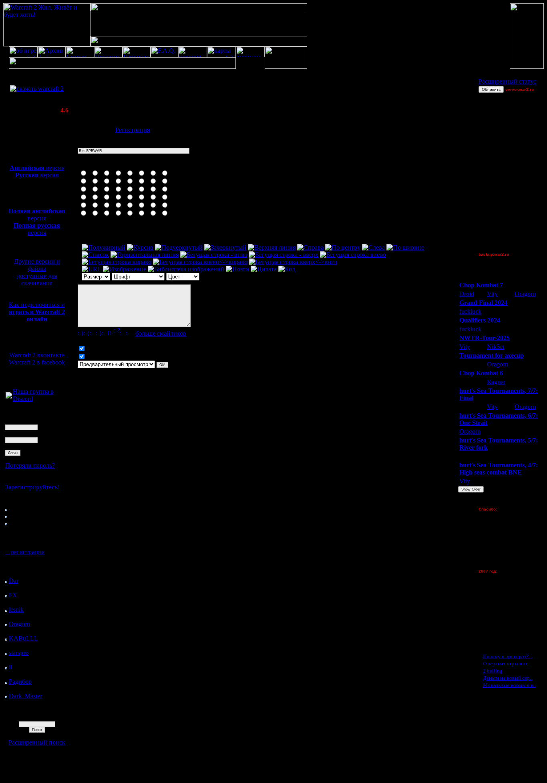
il (10, 667)
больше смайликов (160, 333)
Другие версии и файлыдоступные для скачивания (37, 272)
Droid (466, 293)
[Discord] (9, 396)
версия (37, 167)
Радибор (20, 681)
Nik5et (495, 346)
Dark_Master (25, 696)
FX (13, 595)
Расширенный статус (507, 81)
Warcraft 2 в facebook (37, 362)
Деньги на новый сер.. (507, 678)
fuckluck (470, 311)
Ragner (496, 381)
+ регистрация (24, 552)
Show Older (471, 489)
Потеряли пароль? (30, 465)
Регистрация (132, 129)
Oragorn (19, 624)
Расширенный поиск (36, 742)
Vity (492, 293)
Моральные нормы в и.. (509, 685)
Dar (13, 580)
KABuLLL (23, 638)
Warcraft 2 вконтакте (36, 355)
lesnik (16, 609)
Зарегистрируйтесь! (32, 487)
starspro (18, 652)
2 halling (493, 671)
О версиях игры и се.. (507, 664)
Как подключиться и (37, 311)
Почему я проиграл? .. (507, 656)
